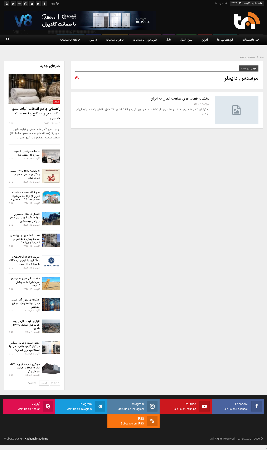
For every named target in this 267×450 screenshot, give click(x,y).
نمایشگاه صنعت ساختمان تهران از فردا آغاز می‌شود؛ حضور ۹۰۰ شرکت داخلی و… (24, 196)
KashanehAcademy (36, 439)
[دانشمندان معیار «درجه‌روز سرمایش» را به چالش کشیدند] (51, 283)
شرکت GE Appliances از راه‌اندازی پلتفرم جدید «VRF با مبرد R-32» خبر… (24, 260)
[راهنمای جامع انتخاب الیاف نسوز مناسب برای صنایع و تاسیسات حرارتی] (34, 89)
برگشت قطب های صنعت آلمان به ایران (179, 98)
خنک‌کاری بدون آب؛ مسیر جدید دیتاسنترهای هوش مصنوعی (25, 303)
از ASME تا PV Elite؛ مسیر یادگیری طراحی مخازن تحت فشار (25, 174)
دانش (93, 39)
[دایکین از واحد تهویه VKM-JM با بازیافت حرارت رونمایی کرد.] (51, 369)
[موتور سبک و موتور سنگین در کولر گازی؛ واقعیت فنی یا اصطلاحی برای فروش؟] (51, 347)
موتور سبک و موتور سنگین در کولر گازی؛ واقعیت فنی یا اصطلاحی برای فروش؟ (24, 346)
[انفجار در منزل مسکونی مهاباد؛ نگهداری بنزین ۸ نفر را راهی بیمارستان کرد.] (51, 219)
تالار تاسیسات (115, 39)
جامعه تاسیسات (70, 39)
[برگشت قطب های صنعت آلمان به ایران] (236, 110)
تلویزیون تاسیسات (145, 39)
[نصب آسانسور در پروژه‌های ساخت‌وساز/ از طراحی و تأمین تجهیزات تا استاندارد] (51, 240)
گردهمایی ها (225, 39)
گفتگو (56, 102)
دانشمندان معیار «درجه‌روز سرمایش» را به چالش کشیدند (25, 282)
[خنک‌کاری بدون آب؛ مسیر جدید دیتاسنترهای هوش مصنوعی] (51, 304)
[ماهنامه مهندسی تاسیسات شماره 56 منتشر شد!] (51, 156)
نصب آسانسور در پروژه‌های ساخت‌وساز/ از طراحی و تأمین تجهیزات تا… (25, 239)
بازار (168, 39)
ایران (205, 39)
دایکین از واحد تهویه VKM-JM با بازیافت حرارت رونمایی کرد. (25, 367)
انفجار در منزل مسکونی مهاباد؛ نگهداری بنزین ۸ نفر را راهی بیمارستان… (25, 217)
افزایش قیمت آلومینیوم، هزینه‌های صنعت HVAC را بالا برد (25, 325)
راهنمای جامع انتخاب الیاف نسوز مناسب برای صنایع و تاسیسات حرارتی (36, 113)
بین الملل (186, 39)
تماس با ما (221, 3)
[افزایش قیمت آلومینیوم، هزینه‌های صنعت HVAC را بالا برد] (51, 326)
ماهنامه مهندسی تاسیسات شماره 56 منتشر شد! (25, 153)
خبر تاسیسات (250, 39)
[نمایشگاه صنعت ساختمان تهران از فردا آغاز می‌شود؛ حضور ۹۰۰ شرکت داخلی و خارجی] (51, 197)
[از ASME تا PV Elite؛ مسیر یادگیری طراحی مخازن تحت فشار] (51, 176)
